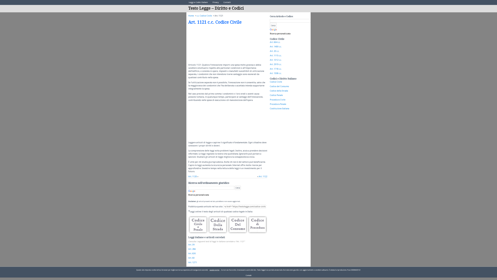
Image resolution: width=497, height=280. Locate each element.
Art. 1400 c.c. (276, 46)
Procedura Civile (277, 100)
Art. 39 (191, 244)
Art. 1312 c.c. (276, 60)
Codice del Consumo (279, 86)
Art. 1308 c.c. (276, 73)
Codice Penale (276, 95)
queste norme (214, 270)
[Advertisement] (210, 44)
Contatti (227, 2)
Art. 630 (192, 253)
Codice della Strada (279, 91)
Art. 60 (191, 258)
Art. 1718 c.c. (276, 69)
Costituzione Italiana (279, 108)
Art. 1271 (192, 262)
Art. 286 (192, 249)
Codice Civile (276, 82)
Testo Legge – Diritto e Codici (216, 8)
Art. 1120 (192, 176)
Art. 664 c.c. (275, 42)
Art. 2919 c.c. (276, 64)
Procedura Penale (278, 104)
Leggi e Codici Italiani (198, 2)
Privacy (216, 2)
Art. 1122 (263, 176)
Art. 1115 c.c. (276, 55)
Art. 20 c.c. (274, 51)
